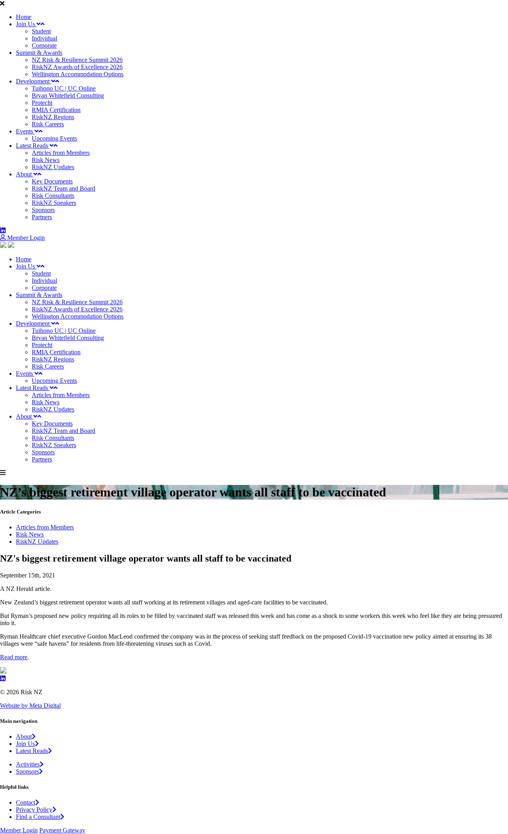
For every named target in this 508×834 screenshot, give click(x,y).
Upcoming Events (54, 138)
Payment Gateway (62, 830)
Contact (25, 802)
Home (23, 17)
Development (33, 81)
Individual (44, 38)
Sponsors (43, 210)
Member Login (25, 237)
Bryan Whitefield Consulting (68, 95)
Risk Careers (48, 124)
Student (41, 31)
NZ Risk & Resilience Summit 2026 (77, 59)
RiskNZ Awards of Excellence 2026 (77, 67)
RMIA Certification (56, 109)
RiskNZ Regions (53, 117)
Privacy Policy (34, 809)
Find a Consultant (38, 816)
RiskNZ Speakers (54, 202)
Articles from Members (61, 152)
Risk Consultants (53, 195)
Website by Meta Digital (30, 705)
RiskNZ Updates (53, 167)
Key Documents (52, 181)
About (24, 174)
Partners (42, 217)
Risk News (46, 159)
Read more (13, 657)
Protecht (42, 102)
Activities (28, 764)
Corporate (44, 45)
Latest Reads (33, 145)
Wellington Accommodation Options (77, 74)
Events (25, 131)
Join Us (26, 24)
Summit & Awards (39, 52)
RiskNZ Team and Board (63, 188)
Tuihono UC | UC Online (64, 88)
